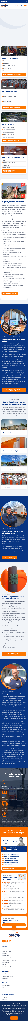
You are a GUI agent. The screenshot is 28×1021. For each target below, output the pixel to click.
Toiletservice (6, 978)
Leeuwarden (7, 882)
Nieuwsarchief (6, 987)
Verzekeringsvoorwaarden (9, 960)
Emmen (6, 900)
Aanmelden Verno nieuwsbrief (11, 925)
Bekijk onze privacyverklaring (14, 1014)
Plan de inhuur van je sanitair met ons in (13, 389)
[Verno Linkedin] (10, 941)
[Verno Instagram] (6, 941)
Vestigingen (6, 974)
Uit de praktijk (7, 101)
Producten (5, 997)
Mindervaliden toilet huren (10, 66)
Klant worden (6, 955)
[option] (14, 21)
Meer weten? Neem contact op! (11, 107)
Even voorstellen (7, 951)
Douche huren (7, 68)
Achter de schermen (9, 104)
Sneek (5, 891)
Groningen (6, 908)
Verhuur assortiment (8, 976)
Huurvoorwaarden (7, 958)
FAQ (4, 160)
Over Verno (5, 949)
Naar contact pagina (8, 868)
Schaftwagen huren (8, 134)
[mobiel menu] (25, 5)
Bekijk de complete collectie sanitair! (12, 74)
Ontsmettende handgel (9, 162)
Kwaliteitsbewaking (7, 967)
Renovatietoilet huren (9, 137)
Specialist (6, 94)
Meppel (6, 903)
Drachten (6, 886)
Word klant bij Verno (8, 293)
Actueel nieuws (6, 985)
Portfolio (5, 999)
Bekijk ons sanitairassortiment (11, 140)
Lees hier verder (8, 557)
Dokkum (6, 896)
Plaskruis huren (7, 71)
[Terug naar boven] (14, 928)
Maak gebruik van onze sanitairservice (13, 654)
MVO (4, 964)
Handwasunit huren (8, 61)
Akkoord (14, 1018)
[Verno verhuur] (14, 934)
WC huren (6, 63)
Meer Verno (4, 1)
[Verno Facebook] (3, 941)
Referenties (6, 962)
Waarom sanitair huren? (9, 96)
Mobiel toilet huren (8, 132)
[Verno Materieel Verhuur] (7, 5)
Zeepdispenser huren (9, 129)
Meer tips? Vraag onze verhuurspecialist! (9, 171)
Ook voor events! (8, 99)
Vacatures (6, 165)
